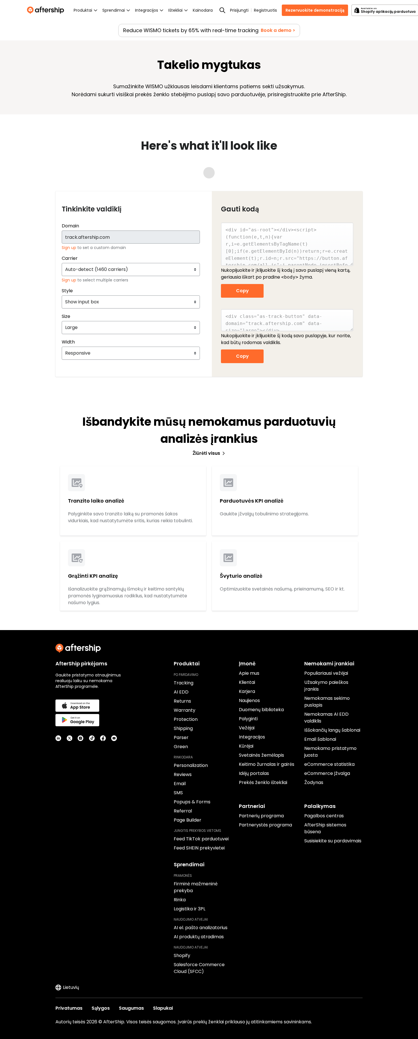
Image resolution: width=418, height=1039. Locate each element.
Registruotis (265, 10)
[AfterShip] (47, 10)
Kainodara (203, 10)
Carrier (70, 258)
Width (68, 342)
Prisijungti (239, 10)
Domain (70, 226)
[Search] (222, 10)
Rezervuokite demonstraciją (314, 10)
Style (67, 290)
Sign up (69, 247)
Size (66, 316)
